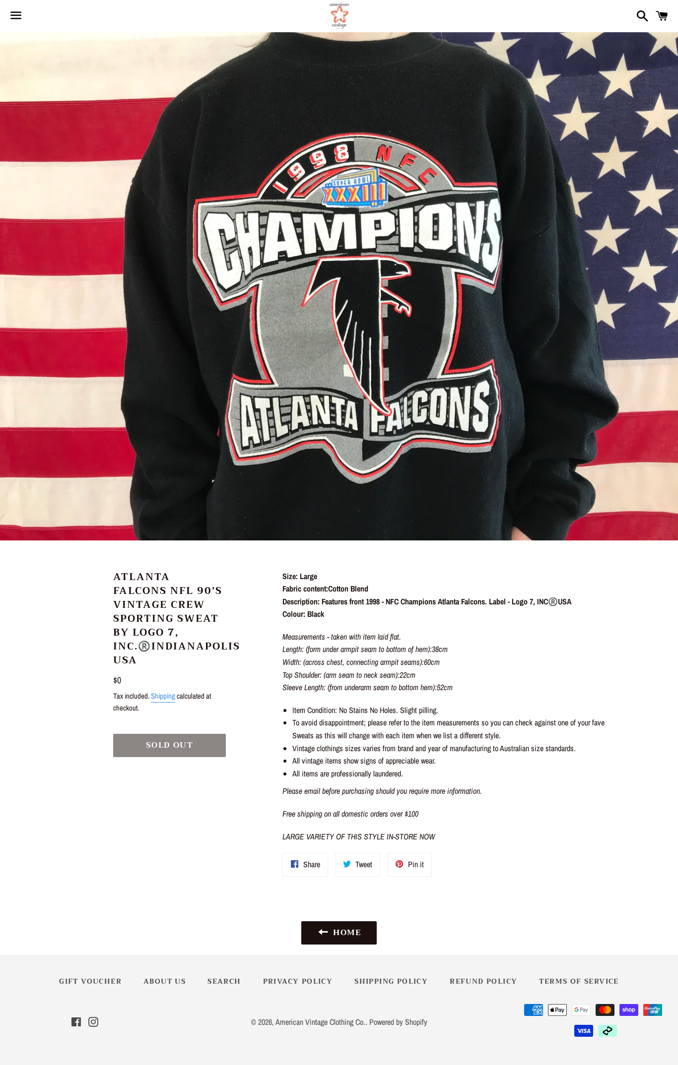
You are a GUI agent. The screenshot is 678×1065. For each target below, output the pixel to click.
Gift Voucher (90, 981)
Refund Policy (483, 981)
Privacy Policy (298, 981)
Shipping (163, 696)
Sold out (170, 745)
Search (224, 981)
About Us (164, 981)
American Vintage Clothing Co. (320, 1021)
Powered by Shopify (398, 1021)
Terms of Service (578, 981)
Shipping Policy (391, 981)
